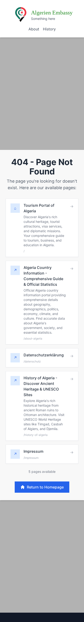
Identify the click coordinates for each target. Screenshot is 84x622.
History (49, 29)
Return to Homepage (45, 487)
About (33, 29)
